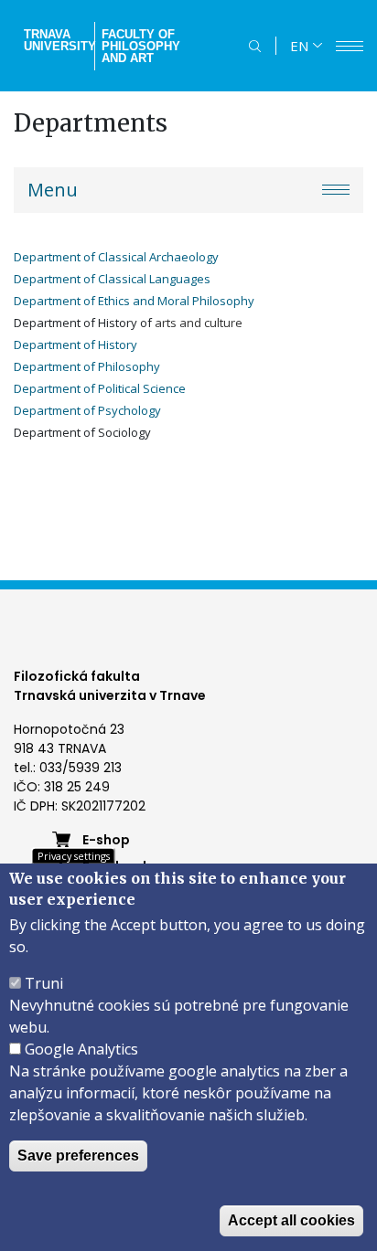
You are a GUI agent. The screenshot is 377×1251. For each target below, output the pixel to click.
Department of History (77, 344)
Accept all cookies (291, 1220)
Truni (44, 983)
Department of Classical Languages (112, 278)
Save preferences (78, 1155)
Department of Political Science (100, 388)
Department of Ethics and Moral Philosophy (134, 300)
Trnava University (57, 40)
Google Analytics (81, 1049)
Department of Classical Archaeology (116, 257)
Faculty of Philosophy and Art (141, 46)
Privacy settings (74, 856)
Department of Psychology (87, 410)
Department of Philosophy (87, 366)
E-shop (106, 840)
